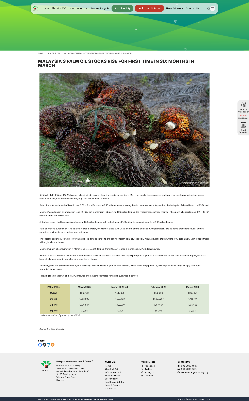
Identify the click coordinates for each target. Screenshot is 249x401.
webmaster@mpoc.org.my (194, 372)
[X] (44, 345)
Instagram (150, 372)
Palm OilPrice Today (243, 110)
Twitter (148, 369)
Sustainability (122, 8)
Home (45, 8)
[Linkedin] (48, 345)
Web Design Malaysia (103, 399)
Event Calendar (243, 131)
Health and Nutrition (149, 8)
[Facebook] (40, 345)
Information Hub (78, 8)
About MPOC (59, 8)
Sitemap (181, 399)
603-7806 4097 (189, 365)
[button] (208, 8)
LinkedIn (149, 375)
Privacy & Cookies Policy (198, 399)
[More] (52, 345)
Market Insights (100, 8)
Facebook (150, 365)
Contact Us (192, 8)
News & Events (174, 8)
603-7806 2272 (189, 369)
